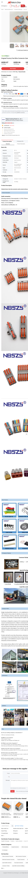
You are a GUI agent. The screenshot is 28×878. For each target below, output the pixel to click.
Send (12, 791)
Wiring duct (15, 830)
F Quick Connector (21, 859)
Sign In (3, 135)
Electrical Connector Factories (8, 859)
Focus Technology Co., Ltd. (16, 872)
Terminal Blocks (5, 847)
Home (2, 9)
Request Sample (22, 71)
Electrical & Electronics (9, 9)
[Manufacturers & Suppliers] (14, 2)
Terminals (25, 9)
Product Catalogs (19, 825)
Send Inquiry (13, 68)
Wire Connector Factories (21, 856)
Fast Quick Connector (18, 862)
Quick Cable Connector (7, 862)
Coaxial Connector (15, 847)
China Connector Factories (7, 856)
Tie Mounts (15, 833)
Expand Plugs (4, 830)
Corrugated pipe (4, 833)
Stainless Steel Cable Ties (18, 828)
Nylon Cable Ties (4, 828)
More (2, 868)
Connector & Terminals (18, 9)
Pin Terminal (4, 850)
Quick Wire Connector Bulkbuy (18, 865)
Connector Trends (6, 865)
